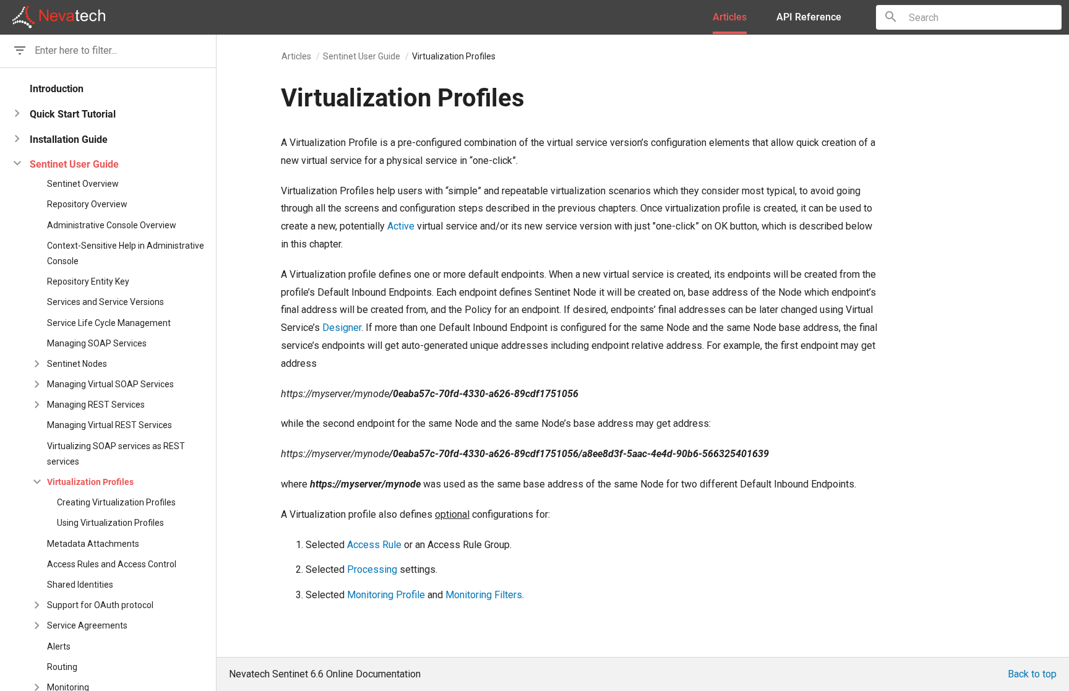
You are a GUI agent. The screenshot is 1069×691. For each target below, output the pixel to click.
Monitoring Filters (483, 595)
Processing (372, 569)
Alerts (59, 646)
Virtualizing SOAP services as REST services (116, 453)
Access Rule (374, 545)
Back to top (1032, 674)
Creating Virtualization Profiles (116, 502)
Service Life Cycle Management (109, 323)
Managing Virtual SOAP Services (110, 384)
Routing (62, 667)
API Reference (808, 17)
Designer (341, 327)
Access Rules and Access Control (111, 564)
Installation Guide (69, 139)
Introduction (57, 89)
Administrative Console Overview (111, 225)
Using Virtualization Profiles (110, 523)
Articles (296, 56)
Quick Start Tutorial (73, 114)
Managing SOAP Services (97, 343)
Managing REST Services (96, 405)
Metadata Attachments (93, 544)
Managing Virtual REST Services (109, 425)
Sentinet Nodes (77, 364)
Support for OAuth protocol (100, 605)
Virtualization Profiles (90, 482)
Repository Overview (87, 204)
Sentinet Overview (83, 184)
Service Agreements (87, 625)
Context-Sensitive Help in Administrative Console (125, 253)
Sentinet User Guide (361, 56)
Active (400, 226)
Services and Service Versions (105, 302)
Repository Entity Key (88, 281)
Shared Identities (80, 585)
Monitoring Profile (386, 595)
